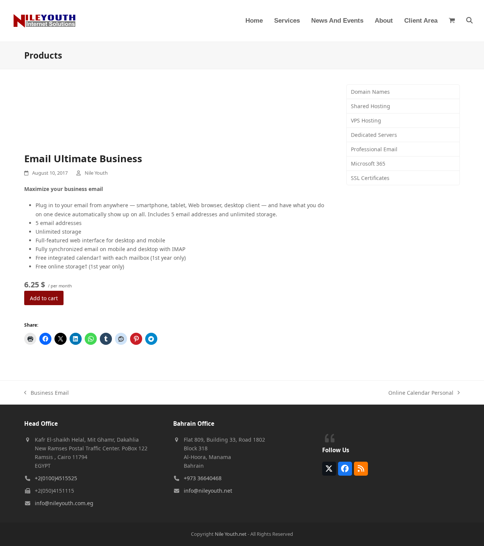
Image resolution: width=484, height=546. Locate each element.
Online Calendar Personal (420, 393)
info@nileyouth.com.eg (64, 503)
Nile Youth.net (231, 533)
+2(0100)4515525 (56, 478)
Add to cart (44, 298)
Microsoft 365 (368, 163)
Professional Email (374, 149)
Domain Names (370, 91)
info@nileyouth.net (208, 490)
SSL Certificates (370, 177)
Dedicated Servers (374, 134)
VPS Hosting (366, 120)
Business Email (46, 393)
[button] (452, 20)
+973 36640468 (203, 478)
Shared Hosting (370, 106)
